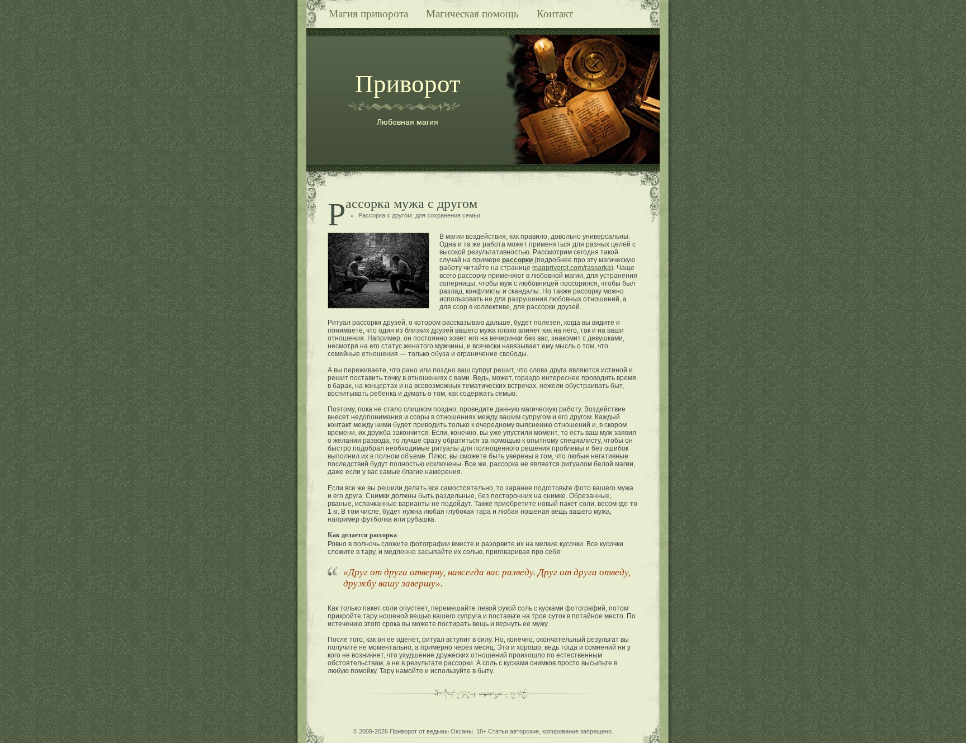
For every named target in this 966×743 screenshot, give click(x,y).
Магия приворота (368, 14)
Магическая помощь (472, 14)
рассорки (518, 260)
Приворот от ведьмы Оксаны (431, 731)
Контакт (555, 14)
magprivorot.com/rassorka (571, 268)
